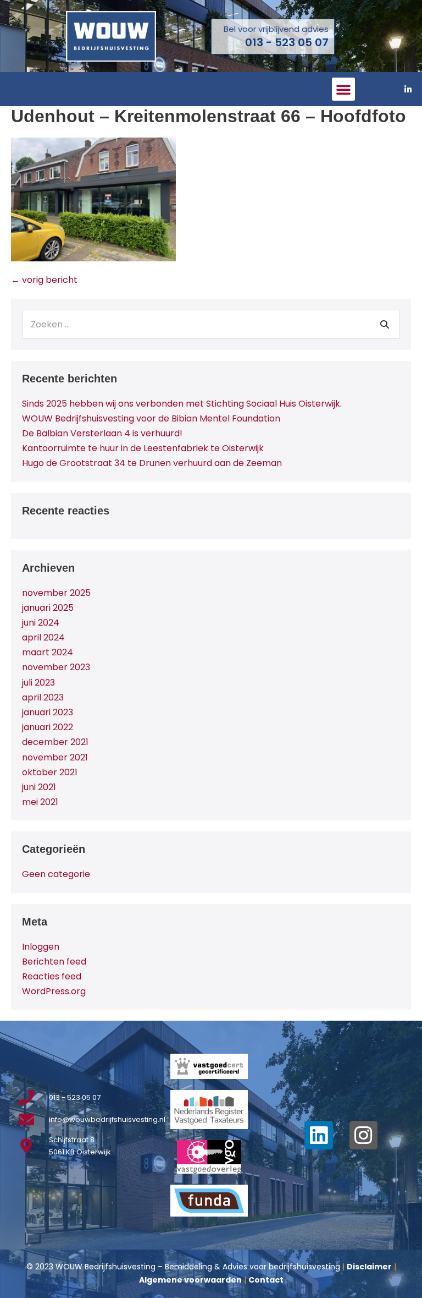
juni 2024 (40, 622)
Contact (266, 1279)
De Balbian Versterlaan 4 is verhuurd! (102, 433)
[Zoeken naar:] (211, 324)
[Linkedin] (318, 1135)
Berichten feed (54, 961)
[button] (343, 89)
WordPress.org (54, 991)
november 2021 (55, 757)
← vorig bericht (44, 279)
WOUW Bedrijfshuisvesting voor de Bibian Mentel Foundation (151, 418)
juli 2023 (38, 682)
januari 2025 (48, 607)
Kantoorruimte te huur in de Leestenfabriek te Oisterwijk (143, 448)
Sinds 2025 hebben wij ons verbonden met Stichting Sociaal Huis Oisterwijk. (182, 403)
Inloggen (40, 946)
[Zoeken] (385, 324)
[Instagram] (363, 1135)
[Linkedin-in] (408, 89)
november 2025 (56, 593)
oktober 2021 (49, 772)
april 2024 (43, 637)
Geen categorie (56, 874)
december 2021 (55, 742)
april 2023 (43, 697)
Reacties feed (51, 976)
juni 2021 (39, 787)
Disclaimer (369, 1266)
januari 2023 (47, 712)
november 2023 (56, 667)
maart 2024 (47, 652)
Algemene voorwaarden (190, 1279)
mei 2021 (40, 802)
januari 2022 (47, 727)
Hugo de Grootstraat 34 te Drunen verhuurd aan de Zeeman (152, 463)
